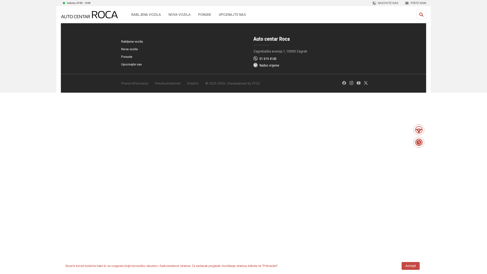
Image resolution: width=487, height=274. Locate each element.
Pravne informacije (134, 83)
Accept (410, 266)
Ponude (126, 57)
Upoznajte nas (131, 64)
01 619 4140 (267, 59)
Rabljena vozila (132, 41)
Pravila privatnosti (168, 83)
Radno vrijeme (269, 65)
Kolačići (193, 83)
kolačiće (90, 266)
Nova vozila (180, 15)
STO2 (256, 83)
